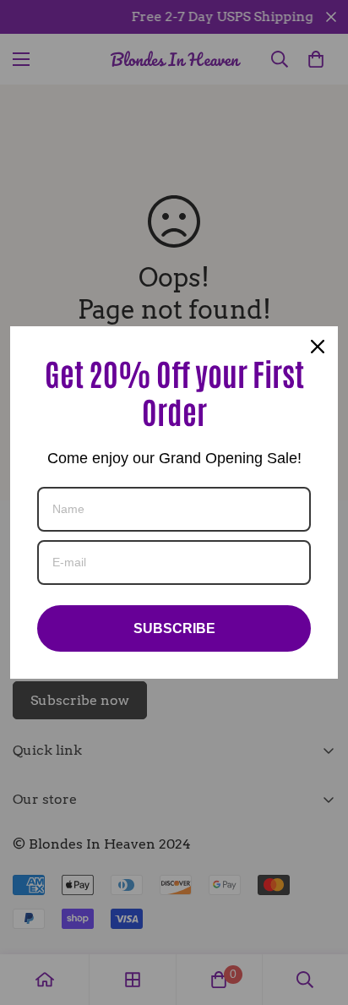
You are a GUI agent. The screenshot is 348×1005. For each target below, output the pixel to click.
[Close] (317, 346)
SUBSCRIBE (174, 628)
